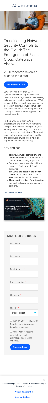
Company (15, 295)
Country (14, 308)
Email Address (17, 269)
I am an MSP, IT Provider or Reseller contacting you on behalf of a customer (24, 324)
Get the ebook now (16, 84)
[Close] (44, 380)
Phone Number (18, 282)
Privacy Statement (23, 392)
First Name (16, 243)
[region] (24, 389)
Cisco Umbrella (24, 5)
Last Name (16, 256)
